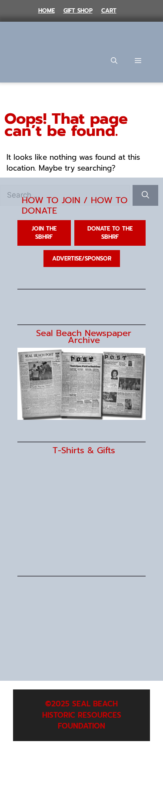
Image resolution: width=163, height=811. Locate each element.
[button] (114, 61)
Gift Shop (78, 11)
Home (46, 11)
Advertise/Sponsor (81, 258)
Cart (108, 11)
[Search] (145, 195)
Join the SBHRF (44, 232)
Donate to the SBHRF (110, 232)
